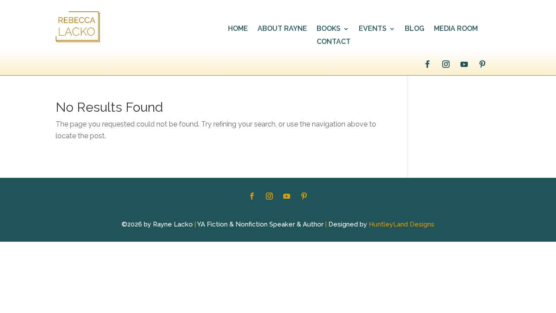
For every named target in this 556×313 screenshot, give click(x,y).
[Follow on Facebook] (427, 64)
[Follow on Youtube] (464, 64)
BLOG (414, 29)
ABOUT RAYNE (282, 29)
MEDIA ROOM (456, 29)
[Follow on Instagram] (445, 64)
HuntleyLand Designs (401, 224)
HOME (238, 29)
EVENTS (373, 29)
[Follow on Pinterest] (482, 64)
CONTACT (334, 42)
